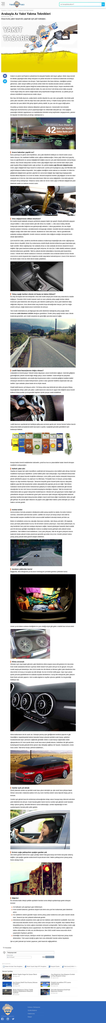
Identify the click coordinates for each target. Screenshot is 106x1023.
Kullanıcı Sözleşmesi (34, 1007)
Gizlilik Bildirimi (32, 1010)
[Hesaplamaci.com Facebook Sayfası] (2, 1019)
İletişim (30, 1017)
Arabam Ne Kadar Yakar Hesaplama (13, 966)
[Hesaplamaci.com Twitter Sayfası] (13, 1019)
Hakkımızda (31, 1013)
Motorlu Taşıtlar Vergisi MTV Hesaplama (36, 966)
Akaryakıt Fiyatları (55, 966)
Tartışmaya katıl (11, 952)
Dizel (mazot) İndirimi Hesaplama (72, 966)
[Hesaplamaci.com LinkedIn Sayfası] (8, 1019)
